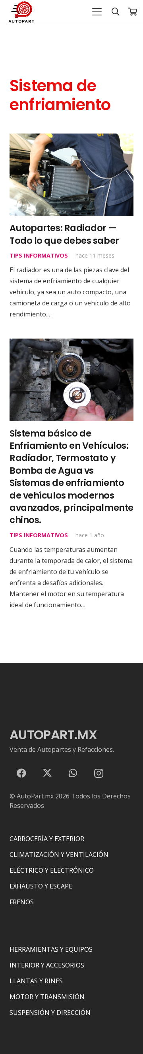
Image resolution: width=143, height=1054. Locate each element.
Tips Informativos (39, 255)
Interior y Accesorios (47, 965)
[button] (97, 12)
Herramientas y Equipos (51, 949)
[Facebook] (21, 773)
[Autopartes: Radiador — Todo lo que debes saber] (71, 175)
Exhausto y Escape (41, 886)
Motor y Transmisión (47, 996)
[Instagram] (98, 773)
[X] (47, 773)
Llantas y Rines (36, 981)
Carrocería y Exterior (47, 838)
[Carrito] (133, 12)
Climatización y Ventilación (59, 854)
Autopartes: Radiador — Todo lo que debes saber (64, 234)
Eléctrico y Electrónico (52, 870)
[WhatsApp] (73, 773)
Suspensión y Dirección (50, 1012)
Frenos (22, 902)
